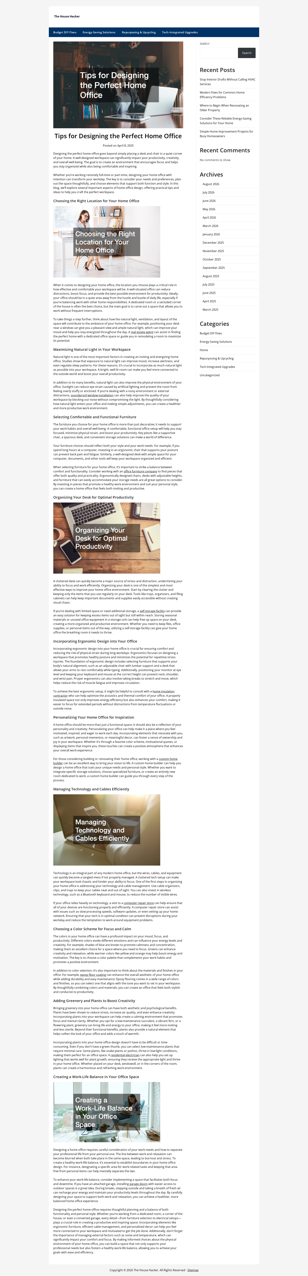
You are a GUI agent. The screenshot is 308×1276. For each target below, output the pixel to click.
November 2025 (213, 251)
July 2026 (208, 192)
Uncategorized (210, 375)
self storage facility (152, 611)
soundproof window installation (92, 395)
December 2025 (213, 243)
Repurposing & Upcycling (139, 32)
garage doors (139, 1184)
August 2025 (211, 276)
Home (204, 350)
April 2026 (209, 217)
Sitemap (193, 1270)
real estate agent (142, 332)
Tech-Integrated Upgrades (180, 32)
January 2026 (211, 234)
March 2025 (210, 310)
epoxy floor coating (93, 975)
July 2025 (208, 284)
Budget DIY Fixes (64, 32)
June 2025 (209, 293)
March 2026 (210, 226)
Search (204, 43)
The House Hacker (67, 16)
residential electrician (125, 1055)
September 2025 (214, 268)
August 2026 (211, 184)
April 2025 (209, 301)
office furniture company (140, 471)
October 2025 (212, 259)
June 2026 (209, 201)
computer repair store (139, 903)
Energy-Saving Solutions (99, 32)
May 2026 (209, 209)
